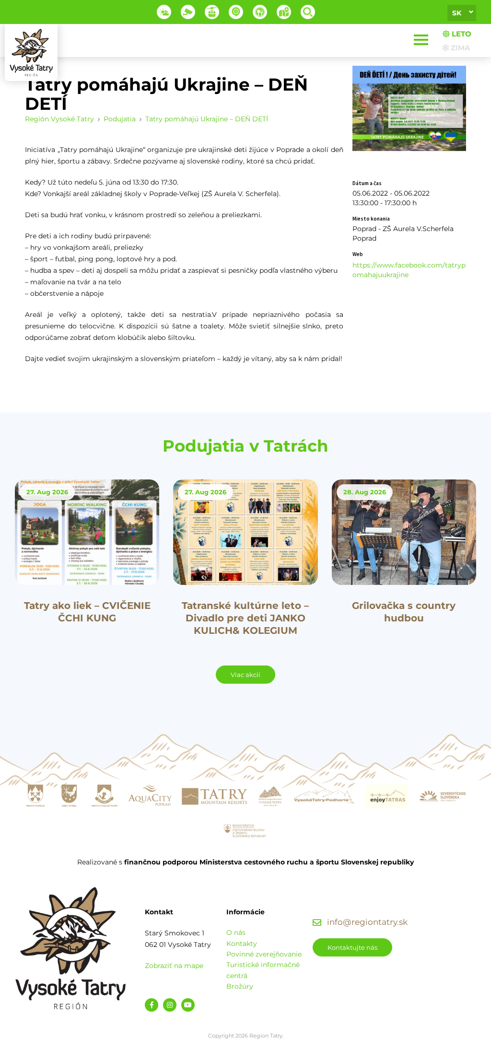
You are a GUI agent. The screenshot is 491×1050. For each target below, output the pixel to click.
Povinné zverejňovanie (264, 954)
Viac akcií (245, 674)
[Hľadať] (308, 12)
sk (456, 13)
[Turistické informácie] (260, 12)
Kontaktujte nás (352, 947)
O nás (236, 932)
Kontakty (241, 943)
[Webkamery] (188, 12)
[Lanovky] (212, 12)
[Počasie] (164, 12)
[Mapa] (284, 12)
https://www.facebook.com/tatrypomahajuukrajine (409, 270)
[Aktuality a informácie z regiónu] (236, 12)
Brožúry (239, 986)
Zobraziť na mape (174, 965)
